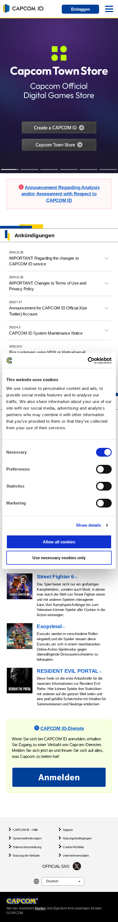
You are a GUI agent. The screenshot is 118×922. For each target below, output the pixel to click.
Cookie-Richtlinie (73, 847)
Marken (40, 908)
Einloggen (80, 9)
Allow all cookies (59, 542)
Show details (88, 525)
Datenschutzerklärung (27, 847)
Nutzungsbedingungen (77, 838)
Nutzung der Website (26, 855)
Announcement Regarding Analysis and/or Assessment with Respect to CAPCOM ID (60, 194)
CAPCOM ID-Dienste (62, 728)
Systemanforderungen (27, 838)
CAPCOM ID (22, 8)
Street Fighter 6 (55, 576)
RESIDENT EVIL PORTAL (68, 671)
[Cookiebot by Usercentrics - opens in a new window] (88, 360)
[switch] (104, 469)
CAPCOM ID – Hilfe (25, 829)
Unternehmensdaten (76, 855)
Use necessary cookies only (59, 557)
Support (68, 829)
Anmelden (59, 777)
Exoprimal (49, 626)
